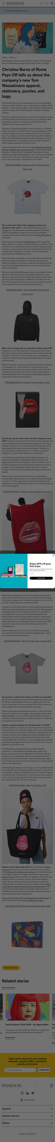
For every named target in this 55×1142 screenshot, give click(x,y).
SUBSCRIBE (41, 578)
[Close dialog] (53, 555)
